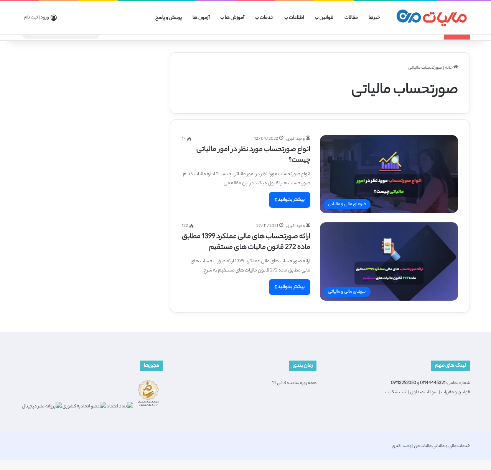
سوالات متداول (423, 392)
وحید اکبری (295, 139)
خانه (449, 68)
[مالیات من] (431, 17)
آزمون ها (201, 18)
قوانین (326, 18)
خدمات (267, 18)
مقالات (351, 18)
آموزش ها (234, 18)
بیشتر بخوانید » (290, 200)
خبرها (374, 18)
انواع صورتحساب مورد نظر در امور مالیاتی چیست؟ (253, 155)
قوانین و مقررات (455, 392)
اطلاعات (296, 18)
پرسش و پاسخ (168, 18)
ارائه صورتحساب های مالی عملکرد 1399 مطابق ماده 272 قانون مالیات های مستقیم (246, 242)
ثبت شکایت (395, 392)
